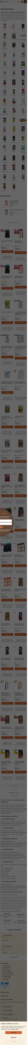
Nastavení (13, 1032)
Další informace (15, 1029)
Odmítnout (13, 1037)
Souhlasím (13, 1041)
